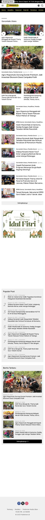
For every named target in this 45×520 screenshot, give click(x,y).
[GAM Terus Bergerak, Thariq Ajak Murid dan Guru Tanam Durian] (11, 88)
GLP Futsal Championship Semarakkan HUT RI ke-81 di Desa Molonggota (24, 313)
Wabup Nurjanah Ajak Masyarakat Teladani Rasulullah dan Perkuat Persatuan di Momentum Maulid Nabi (29, 141)
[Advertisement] (22, 263)
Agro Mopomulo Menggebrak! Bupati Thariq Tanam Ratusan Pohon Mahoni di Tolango (11, 39)
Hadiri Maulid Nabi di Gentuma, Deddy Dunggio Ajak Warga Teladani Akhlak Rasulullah (33, 39)
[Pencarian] (42, 5)
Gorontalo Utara (7, 72)
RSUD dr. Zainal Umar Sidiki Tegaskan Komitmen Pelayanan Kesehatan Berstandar (24, 298)
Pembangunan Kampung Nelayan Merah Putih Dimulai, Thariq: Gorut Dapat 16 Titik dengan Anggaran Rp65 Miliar (32, 97)
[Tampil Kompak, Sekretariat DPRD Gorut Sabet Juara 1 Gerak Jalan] (8, 193)
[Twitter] (22, 503)
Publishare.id (25, 515)
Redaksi (17, 509)
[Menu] (3, 5)
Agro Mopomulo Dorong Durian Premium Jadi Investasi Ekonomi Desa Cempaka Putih (22, 76)
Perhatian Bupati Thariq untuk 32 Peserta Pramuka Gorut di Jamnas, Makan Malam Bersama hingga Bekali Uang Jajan (29, 182)
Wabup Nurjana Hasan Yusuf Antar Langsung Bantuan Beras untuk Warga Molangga (28, 154)
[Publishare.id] (12, 5)
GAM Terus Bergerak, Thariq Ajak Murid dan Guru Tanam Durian (11, 97)
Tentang (10, 509)
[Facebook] (19, 503)
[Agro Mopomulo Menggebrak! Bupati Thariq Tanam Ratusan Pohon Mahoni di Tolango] (11, 30)
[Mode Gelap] (39, 5)
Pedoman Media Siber (30, 509)
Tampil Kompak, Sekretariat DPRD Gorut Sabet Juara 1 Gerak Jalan (29, 193)
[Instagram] (26, 503)
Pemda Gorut (17, 72)
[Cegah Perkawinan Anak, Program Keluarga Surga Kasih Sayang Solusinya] (8, 166)
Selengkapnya (23, 203)
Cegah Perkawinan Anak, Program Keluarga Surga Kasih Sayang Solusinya (28, 167)
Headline (31, 106)
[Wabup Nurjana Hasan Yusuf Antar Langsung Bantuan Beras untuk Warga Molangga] (8, 153)
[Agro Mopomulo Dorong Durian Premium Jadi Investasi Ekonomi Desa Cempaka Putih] (22, 57)
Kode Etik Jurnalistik (23, 512)
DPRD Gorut (20, 122)
